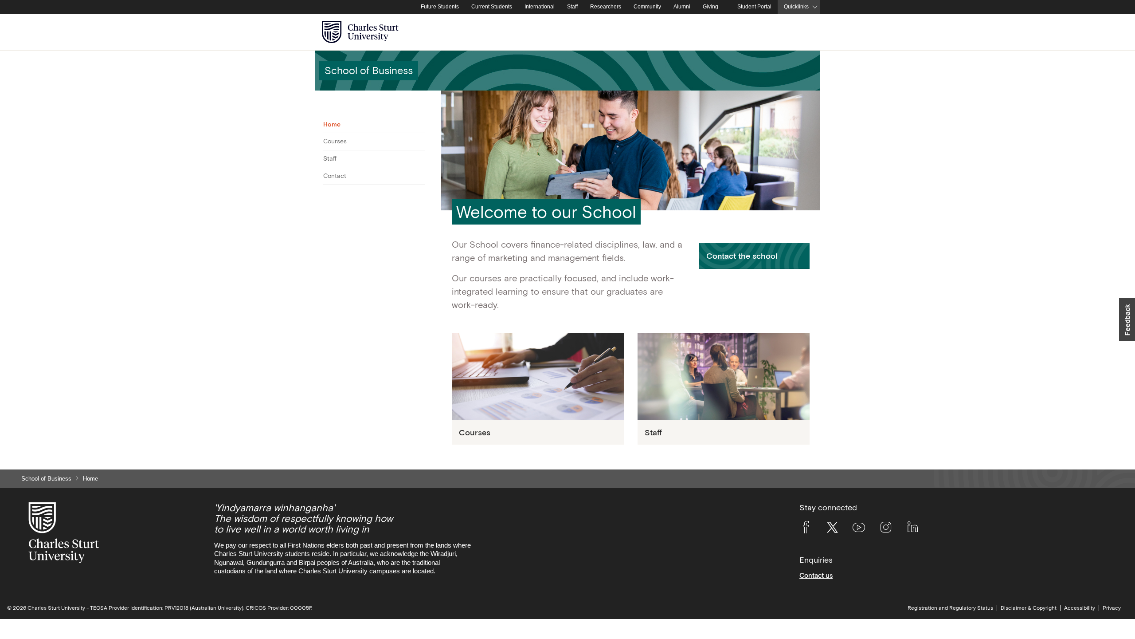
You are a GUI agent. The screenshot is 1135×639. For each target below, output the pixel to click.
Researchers (605, 7)
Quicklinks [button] (796, 7)
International (539, 7)
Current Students (491, 7)
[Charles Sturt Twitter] (832, 528)
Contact (334, 175)
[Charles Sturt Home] (413, 7)
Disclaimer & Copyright (1029, 608)
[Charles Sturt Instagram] (886, 528)
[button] (754, 255)
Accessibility (1079, 608)
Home (331, 124)
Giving (710, 7)
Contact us (816, 575)
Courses (335, 141)
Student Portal (754, 7)
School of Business (46, 478)
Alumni (681, 7)
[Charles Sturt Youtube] (859, 528)
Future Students (440, 7)
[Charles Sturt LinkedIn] (912, 528)
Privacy (1112, 608)
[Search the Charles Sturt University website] (803, 32)
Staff (572, 7)
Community (647, 7)
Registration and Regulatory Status (950, 608)
